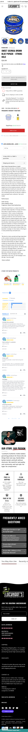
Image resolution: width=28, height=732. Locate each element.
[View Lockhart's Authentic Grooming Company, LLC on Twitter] (13, 708)
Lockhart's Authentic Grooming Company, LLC (15, 719)
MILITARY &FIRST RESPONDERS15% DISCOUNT (7, 633)
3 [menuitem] (15, 418)
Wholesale (4, 702)
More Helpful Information (8, 697)
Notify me (14, 84)
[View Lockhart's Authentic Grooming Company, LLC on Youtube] (17, 708)
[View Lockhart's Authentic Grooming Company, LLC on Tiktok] (6, 708)
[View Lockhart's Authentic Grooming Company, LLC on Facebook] (10, 708)
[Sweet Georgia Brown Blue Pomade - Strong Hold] (5, 41)
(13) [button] (9, 303)
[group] (14, 1)
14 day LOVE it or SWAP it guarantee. (9, 157)
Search (3, 721)
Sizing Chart (18, 721)
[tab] (5, 314)
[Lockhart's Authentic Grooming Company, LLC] (14, 6)
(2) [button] (9, 304)
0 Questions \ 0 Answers (8, 300)
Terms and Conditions (10, 721)
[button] (22, 6)
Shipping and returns (8, 163)
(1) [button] (9, 306)
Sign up (14, 619)
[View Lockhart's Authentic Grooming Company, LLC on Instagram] (3, 708)
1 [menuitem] (12, 418)
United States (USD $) (6, 716)
